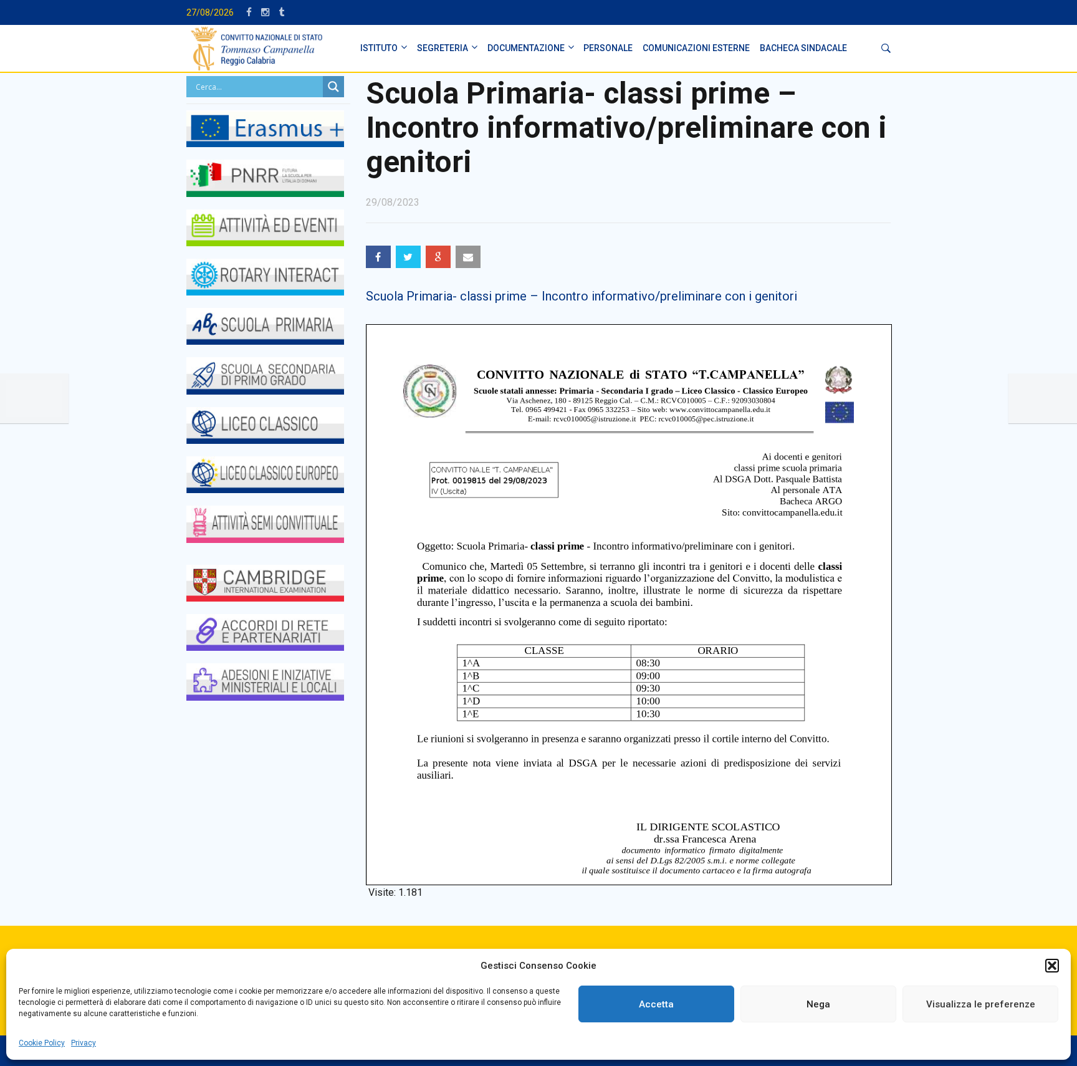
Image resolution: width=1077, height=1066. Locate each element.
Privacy (83, 1043)
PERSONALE (608, 48)
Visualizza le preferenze (980, 1004)
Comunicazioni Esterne (696, 48)
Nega (818, 1004)
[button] (1052, 965)
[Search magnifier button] (333, 86)
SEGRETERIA (442, 48)
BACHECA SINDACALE (803, 48)
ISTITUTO (379, 48)
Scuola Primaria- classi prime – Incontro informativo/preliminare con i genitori (581, 296)
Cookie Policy (42, 1043)
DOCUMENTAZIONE (526, 48)
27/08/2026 (210, 12)
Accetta (656, 1004)
